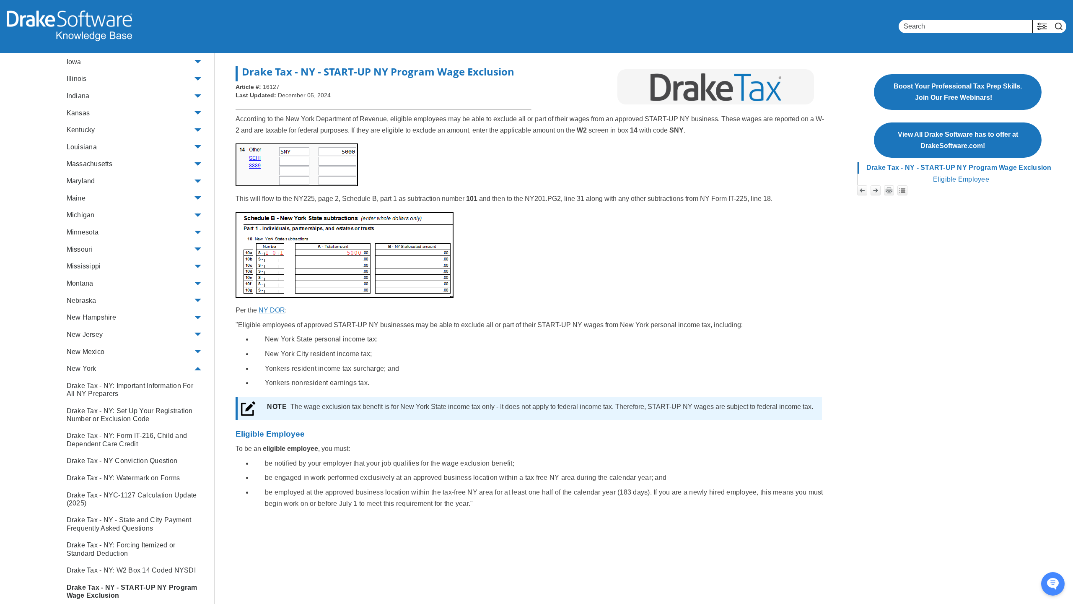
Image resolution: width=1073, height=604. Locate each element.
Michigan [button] (81, 215)
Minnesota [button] (82, 232)
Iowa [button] (74, 61)
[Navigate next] (876, 190)
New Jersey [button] (85, 334)
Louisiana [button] (82, 147)
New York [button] (81, 368)
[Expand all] (902, 190)
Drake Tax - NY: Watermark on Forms (123, 478)
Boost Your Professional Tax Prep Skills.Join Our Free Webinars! (958, 92)
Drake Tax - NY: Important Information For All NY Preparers (130, 389)
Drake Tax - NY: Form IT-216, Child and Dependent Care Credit (127, 439)
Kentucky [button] (81, 129)
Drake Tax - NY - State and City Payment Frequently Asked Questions (129, 523)
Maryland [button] (81, 181)
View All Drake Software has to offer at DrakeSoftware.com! (958, 140)
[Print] (889, 190)
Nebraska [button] (81, 300)
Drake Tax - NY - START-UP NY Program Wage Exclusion (132, 591)
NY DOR (272, 310)
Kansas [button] (78, 113)
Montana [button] (80, 283)
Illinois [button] (77, 78)
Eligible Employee (961, 179)
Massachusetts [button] (89, 163)
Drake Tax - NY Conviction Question (122, 460)
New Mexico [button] (86, 351)
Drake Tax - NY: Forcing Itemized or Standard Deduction (121, 549)
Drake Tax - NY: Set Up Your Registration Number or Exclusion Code (130, 414)
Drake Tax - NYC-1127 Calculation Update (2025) (132, 499)
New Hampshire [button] (91, 317)
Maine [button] (76, 198)
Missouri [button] (80, 249)
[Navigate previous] (862, 190)
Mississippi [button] (84, 266)
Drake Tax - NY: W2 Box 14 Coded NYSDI (131, 570)
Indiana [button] (78, 95)
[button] (1041, 26)
